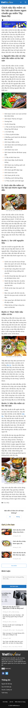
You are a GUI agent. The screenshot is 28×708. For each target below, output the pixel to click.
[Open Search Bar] (25, 2)
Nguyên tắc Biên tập (7, 683)
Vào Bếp (6, 502)
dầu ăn (9, 365)
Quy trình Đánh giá (6, 686)
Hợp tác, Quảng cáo (7, 689)
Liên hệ (11, 701)
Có (10, 516)
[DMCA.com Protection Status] (6, 669)
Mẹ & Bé (14, 621)
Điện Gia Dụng (15, 612)
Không (18, 516)
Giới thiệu (5, 701)
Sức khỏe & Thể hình (17, 646)
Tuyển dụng (4, 692)
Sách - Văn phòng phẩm (17, 630)
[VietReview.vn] (7, 2)
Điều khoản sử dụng (20, 701)
